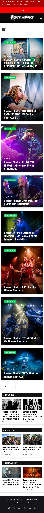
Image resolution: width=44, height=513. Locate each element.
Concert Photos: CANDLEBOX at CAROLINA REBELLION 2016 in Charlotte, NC (20, 114)
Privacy (19, 503)
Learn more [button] (27, 4)
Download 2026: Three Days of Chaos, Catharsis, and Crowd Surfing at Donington (10, 482)
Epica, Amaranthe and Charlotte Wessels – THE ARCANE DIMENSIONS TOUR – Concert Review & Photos (32, 483)
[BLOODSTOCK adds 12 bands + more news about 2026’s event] (32, 439)
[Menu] (41, 18)
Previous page (9, 387)
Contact (13, 503)
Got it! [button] (22, 10)
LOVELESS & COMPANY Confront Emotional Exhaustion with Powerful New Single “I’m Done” (32, 415)
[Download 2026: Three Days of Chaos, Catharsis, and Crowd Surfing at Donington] (11, 472)
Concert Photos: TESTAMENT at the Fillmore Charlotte (20, 339)
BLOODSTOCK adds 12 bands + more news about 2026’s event (32, 449)
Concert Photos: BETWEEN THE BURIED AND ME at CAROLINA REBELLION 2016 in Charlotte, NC (20, 63)
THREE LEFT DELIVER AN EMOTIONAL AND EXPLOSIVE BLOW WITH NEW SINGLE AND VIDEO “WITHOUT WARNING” (11, 415)
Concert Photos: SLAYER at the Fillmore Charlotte (20, 288)
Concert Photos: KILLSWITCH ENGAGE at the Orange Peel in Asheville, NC (19, 165)
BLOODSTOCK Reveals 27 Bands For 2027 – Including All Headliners (11, 449)
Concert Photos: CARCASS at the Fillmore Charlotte (21, 374)
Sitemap (30, 503)
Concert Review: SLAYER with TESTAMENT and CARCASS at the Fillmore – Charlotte (20, 236)
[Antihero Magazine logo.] (22, 17)
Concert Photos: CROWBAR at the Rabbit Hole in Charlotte (21, 202)
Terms (24, 503)
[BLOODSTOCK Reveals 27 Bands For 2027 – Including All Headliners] (11, 439)
